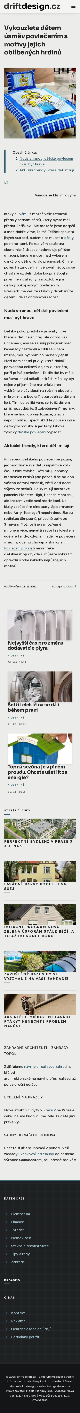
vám (22, 214)
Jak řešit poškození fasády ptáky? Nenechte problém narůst (37, 1021)
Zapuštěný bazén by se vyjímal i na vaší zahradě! (36, 976)
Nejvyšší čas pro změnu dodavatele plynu (35, 645)
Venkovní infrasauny (37, 1154)
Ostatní (71, 586)
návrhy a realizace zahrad (45, 1066)
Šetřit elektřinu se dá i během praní (33, 707)
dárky (69, 237)
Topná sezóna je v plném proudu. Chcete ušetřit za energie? (37, 772)
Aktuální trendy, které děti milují (46, 170)
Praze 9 (49, 1110)
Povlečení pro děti (19, 548)
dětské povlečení (32, 432)
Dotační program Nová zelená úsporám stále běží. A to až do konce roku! (39, 931)
